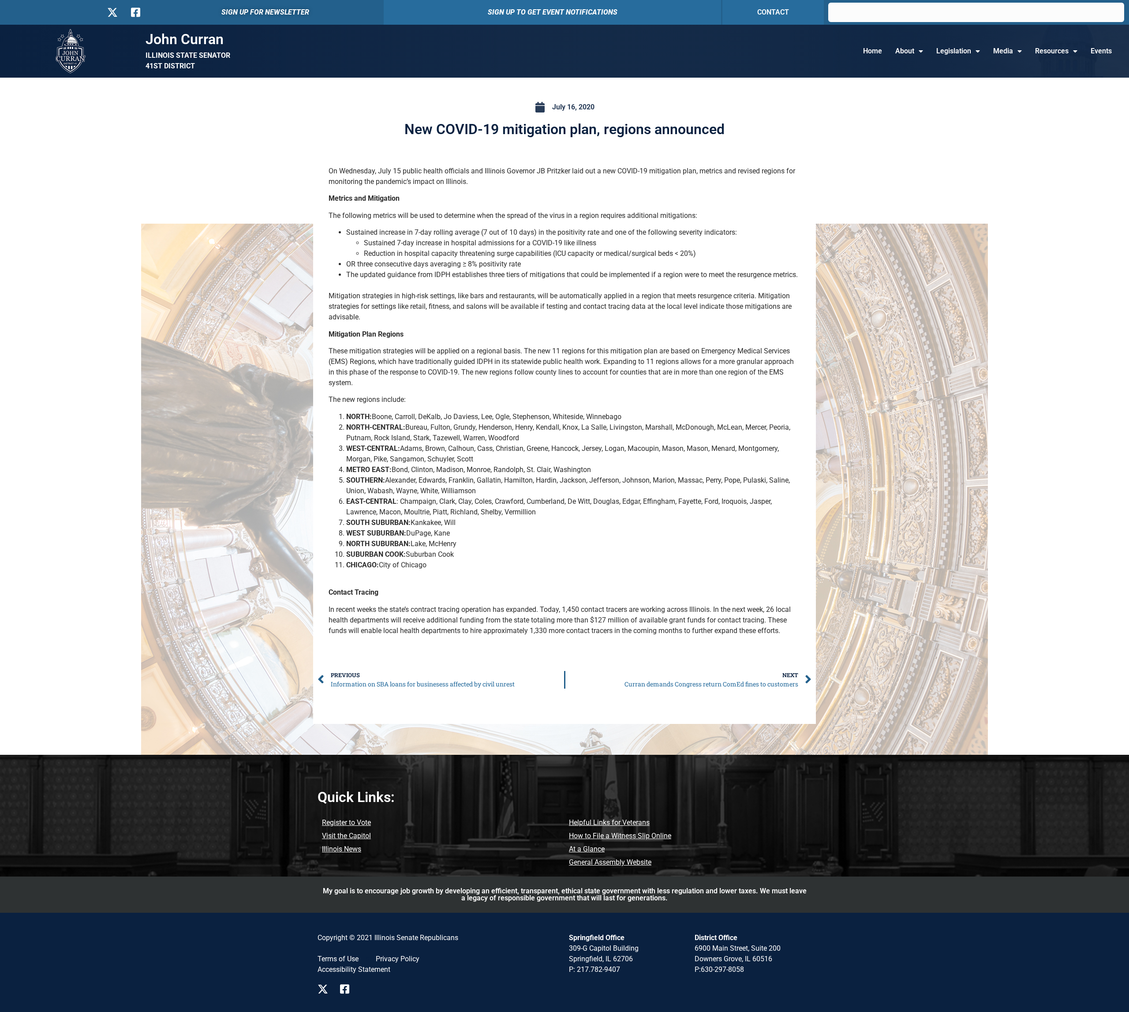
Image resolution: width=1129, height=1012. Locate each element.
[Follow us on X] (112, 12)
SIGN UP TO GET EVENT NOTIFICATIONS (552, 12)
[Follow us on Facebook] (134, 12)
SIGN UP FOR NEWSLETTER (265, 12)
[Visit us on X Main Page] (325, 989)
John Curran (185, 39)
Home (872, 51)
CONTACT (773, 12)
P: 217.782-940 (592, 969)
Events (1101, 51)
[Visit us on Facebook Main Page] (347, 989)
